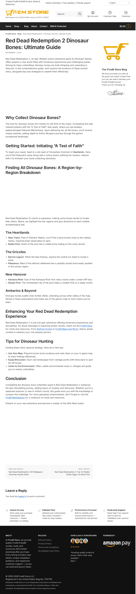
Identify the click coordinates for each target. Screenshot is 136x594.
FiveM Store (11, 34)
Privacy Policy (45, 543)
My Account (93, 16)
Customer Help (109, 16)
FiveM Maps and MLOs (66, 329)
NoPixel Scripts (44, 329)
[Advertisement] (49, 94)
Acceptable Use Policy (49, 551)
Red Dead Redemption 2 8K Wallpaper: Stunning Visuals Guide (26, 473)
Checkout (126, 16)
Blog (19, 34)
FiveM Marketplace (15, 397)
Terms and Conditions (48, 547)
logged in (22, 496)
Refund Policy (44, 540)
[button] (125, 26)
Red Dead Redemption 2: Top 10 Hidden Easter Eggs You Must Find (72, 473)
